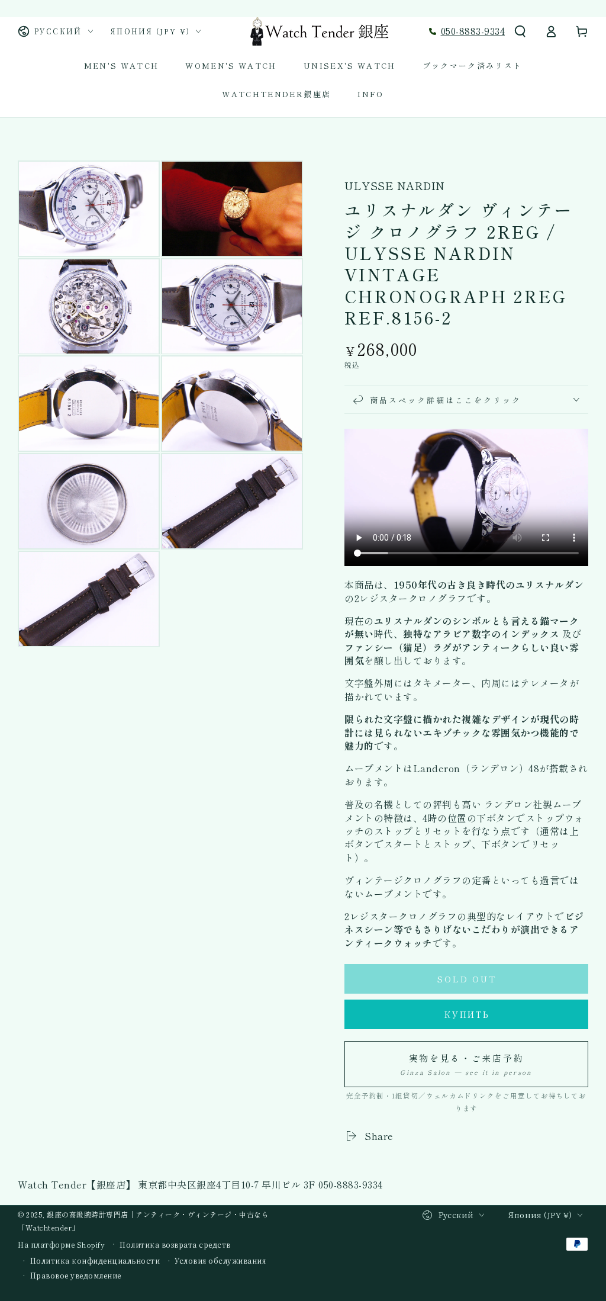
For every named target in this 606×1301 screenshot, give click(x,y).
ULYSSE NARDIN (394, 185)
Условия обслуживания (220, 1260)
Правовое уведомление (75, 1275)
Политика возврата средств (175, 1244)
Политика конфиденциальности (95, 1260)
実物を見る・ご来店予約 (466, 1064)
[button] (520, 31)
